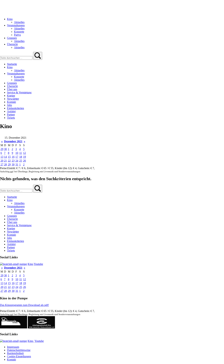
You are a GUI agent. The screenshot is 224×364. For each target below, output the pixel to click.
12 (24, 152)
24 (16, 160)
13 (2, 156)
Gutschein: (84, 168)
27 (2, 164)
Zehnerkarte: (34, 168)
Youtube (38, 264)
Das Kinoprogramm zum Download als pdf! (24, 305)
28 (5, 164)
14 (5, 156)
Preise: (3, 168)
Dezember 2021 (13, 141)
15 (9, 156)
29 (2, 149)
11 (20, 152)
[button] (37, 56)
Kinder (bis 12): (64, 168)
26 (24, 160)
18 (20, 156)
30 (5, 149)
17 (16, 156)
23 (13, 160)
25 (20, 160)
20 (2, 160)
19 (24, 156)
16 (13, 156)
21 (5, 160)
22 (9, 160)
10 (16, 152)
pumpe (23, 264)
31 (16, 164)
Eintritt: (11, 168)
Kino (30, 264)
